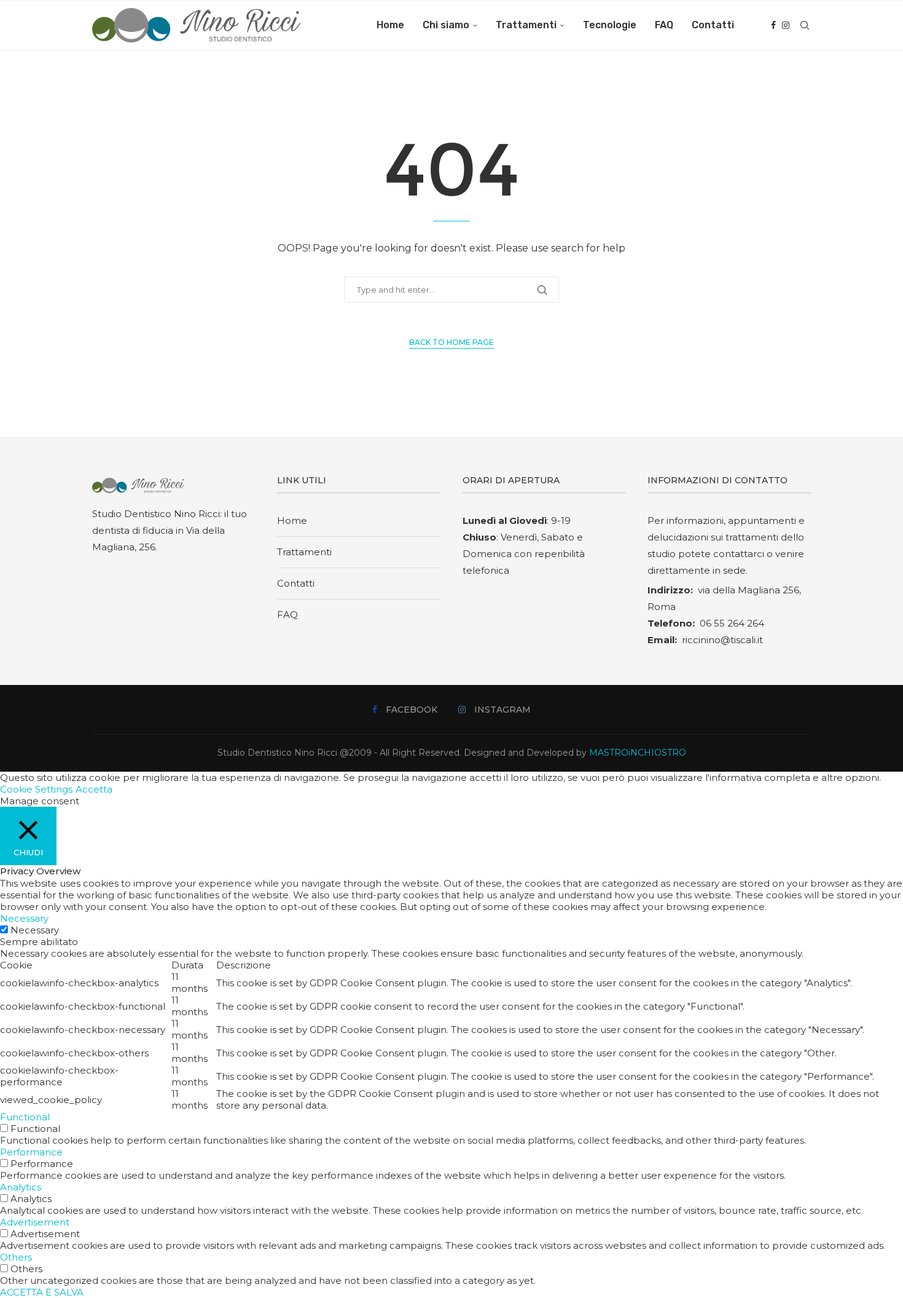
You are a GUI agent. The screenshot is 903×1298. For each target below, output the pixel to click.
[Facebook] (773, 25)
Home (390, 25)
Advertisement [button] (34, 1222)
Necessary (34, 930)
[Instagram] (785, 25)
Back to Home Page (451, 342)
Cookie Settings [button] (36, 789)
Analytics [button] (20, 1187)
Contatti (713, 25)
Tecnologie (609, 25)
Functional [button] (25, 1117)
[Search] (805, 25)
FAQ (664, 25)
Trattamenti (526, 25)
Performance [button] (31, 1152)
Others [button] (16, 1257)
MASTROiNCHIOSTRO (637, 752)
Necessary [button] (24, 918)
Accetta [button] (94, 789)
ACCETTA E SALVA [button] (42, 1292)
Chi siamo (446, 25)
